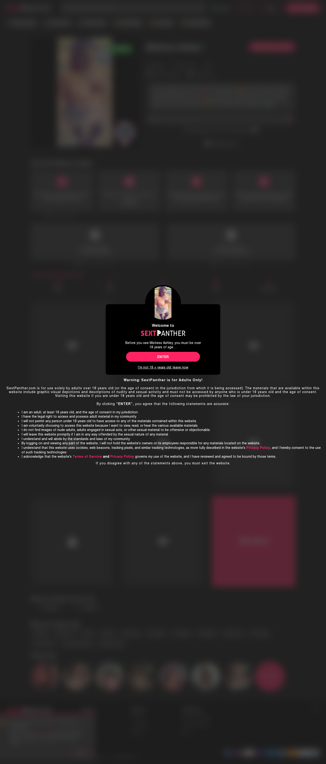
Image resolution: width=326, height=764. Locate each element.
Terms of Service (87, 456)
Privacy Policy (122, 456)
